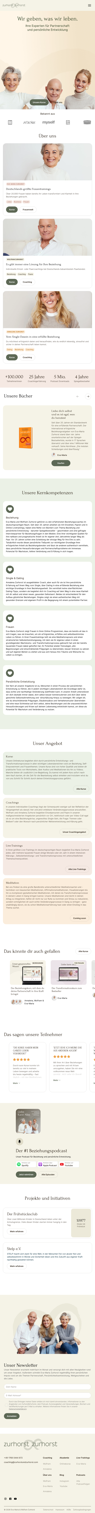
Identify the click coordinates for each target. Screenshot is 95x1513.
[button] (12, 1416)
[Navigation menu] (90, 5)
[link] (83, 951)
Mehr (15, 1083)
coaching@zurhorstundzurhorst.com (21, 1462)
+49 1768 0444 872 (13, 1457)
